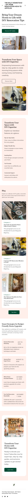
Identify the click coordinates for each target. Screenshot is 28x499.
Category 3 (7, 258)
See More (14, 312)
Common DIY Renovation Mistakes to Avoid (14, 261)
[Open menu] (25, 5)
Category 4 (7, 222)
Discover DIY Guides (10, 31)
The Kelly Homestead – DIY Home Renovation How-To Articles (13, 5)
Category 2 (7, 294)
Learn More (10, 469)
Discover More (8, 81)
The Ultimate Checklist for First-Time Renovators (13, 297)
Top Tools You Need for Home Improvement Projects (12, 225)
